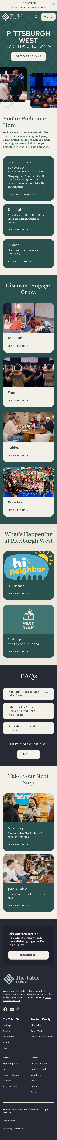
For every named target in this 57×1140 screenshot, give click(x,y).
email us (28, 754)
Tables (6, 1031)
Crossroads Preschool (42, 1036)
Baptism (7, 1080)
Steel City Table (39, 1069)
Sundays (7, 1025)
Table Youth (37, 1031)
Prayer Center (10, 1086)
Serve (6, 1069)
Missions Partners (40, 1063)
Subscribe (28, 955)
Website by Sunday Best (13, 1129)
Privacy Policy (9, 1121)
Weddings (36, 1075)
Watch (6, 1042)
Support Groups (11, 1075)
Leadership (8, 1036)
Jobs (33, 1080)
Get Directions (28, 56)
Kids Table (36, 1025)
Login (34, 1092)
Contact (35, 1086)
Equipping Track (11, 1063)
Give (5, 1048)
